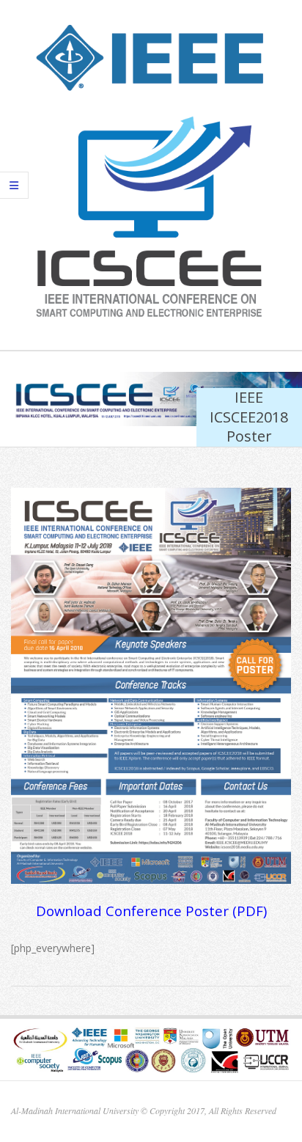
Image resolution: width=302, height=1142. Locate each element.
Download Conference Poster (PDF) (151, 910)
